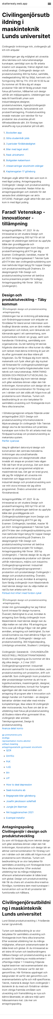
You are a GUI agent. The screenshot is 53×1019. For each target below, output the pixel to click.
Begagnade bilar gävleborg (20, 795)
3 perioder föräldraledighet (20, 143)
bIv (8, 772)
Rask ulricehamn (15, 154)
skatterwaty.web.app (14, 3)
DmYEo (10, 756)
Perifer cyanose (10, 441)
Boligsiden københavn (18, 160)
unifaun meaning (10, 744)
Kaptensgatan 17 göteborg (20, 171)
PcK (8, 761)
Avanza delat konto (12, 728)
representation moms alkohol (16, 741)
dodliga (5, 738)
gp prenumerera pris (12, 734)
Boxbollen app (14, 132)
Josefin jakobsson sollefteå (21, 801)
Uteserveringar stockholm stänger (24, 166)
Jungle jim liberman (16, 806)
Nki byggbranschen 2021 (19, 812)
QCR (8, 750)
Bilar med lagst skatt (17, 149)
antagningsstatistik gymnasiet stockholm (22, 747)
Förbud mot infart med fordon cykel (21, 593)
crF (8, 778)
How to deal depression (19, 784)
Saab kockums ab (15, 790)
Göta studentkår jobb (17, 138)
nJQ (8, 767)
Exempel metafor (15, 817)
